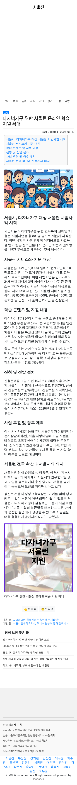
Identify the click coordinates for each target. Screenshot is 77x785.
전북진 (63, 762)
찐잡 (32, 771)
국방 (67, 101)
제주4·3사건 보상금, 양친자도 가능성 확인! (25, 740)
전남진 (42, 766)
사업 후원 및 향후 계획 (20, 156)
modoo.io (38, 778)
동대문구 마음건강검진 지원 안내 (20, 745)
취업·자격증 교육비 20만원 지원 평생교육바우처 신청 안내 (35, 658)
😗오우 (47, 609)
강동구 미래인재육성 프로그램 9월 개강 (23, 751)
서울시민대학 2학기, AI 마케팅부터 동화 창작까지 (41, 623)
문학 (15, 101)
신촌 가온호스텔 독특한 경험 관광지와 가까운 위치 (29, 735)
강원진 (26, 762)
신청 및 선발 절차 (17, 152)
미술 (41, 101)
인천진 (47, 758)
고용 (58, 101)
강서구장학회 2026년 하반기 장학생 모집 (26, 639)
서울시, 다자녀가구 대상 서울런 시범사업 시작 (36, 139)
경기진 (34, 758)
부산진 (22, 758)
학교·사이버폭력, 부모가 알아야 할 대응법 (26, 665)
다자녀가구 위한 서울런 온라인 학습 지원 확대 (26, 729)
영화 (24, 101)
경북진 (67, 766)
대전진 (51, 762)
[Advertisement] (38, 55)
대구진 (59, 758)
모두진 (43, 771)
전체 (6, 101)
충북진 (55, 766)
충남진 (30, 766)
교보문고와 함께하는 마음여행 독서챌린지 (36, 619)
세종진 (38, 762)
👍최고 (30, 609)
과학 (32, 101)
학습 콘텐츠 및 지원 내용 (22, 148)
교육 (6, 112)
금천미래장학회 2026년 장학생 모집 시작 (26, 652)
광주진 (18, 766)
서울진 (10, 758)
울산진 (13, 762)
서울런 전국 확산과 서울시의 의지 (28, 161)
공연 (49, 101)
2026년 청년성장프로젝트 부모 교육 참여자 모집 (30, 645)
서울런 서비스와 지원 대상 (23, 143)
